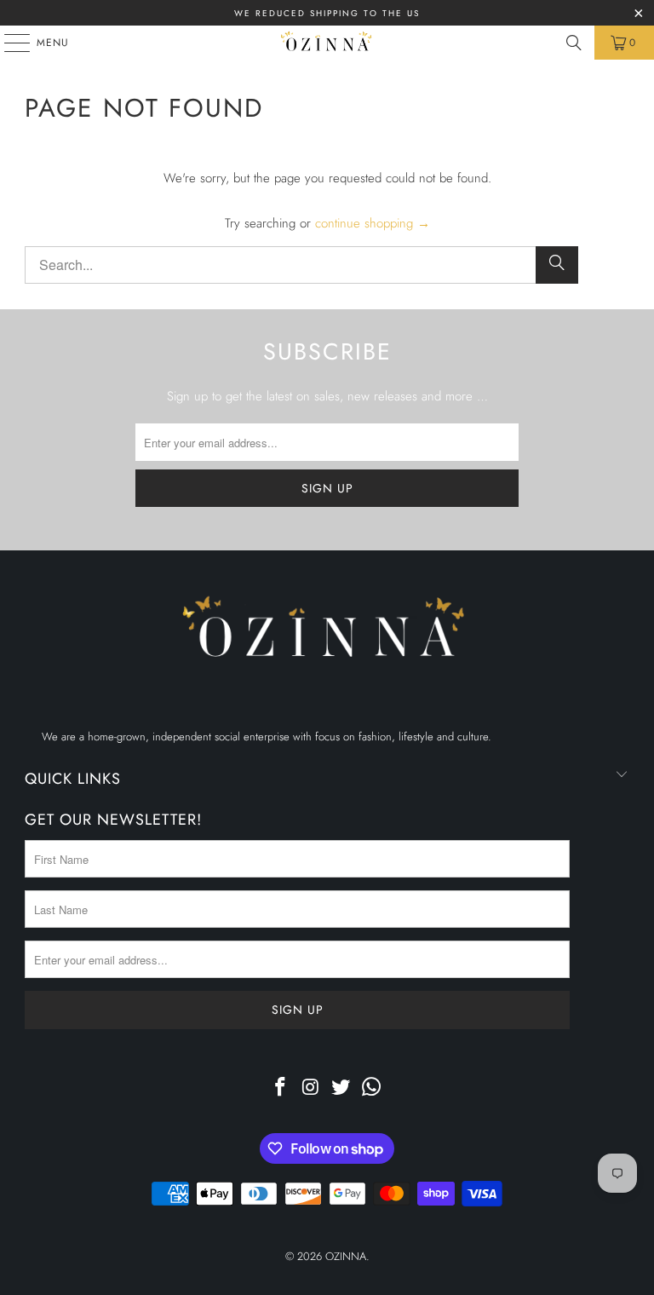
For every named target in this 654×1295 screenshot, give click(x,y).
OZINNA (345, 1256)
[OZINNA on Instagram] (311, 1088)
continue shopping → (372, 223)
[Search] (574, 43)
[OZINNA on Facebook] (281, 1088)
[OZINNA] (327, 43)
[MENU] (8, 43)
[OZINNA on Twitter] (341, 1088)
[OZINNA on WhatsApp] (372, 1088)
